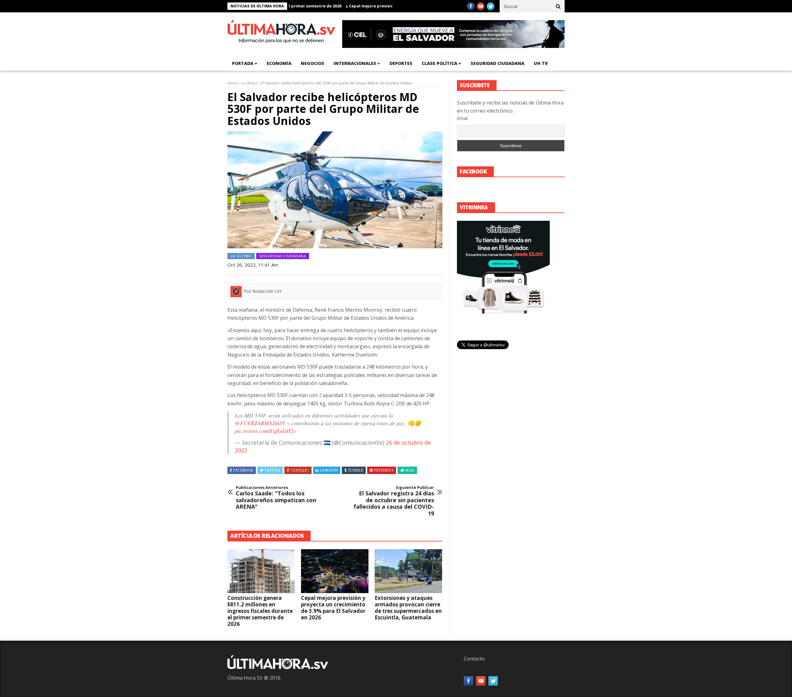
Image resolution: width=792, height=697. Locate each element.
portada (242, 63)
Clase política (439, 63)
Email (462, 118)
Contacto (474, 658)
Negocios (312, 63)
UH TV (541, 63)
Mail (410, 470)
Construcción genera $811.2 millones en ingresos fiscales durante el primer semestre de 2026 (260, 610)
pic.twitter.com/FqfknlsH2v (265, 430)
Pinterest (384, 470)
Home (232, 83)
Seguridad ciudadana (497, 63)
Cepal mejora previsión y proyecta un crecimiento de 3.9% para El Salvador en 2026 (333, 607)
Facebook (243, 470)
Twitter (272, 470)
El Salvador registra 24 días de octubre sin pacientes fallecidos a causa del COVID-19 (394, 501)
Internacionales (355, 63)
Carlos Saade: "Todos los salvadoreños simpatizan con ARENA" (276, 497)
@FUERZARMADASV (260, 423)
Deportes (401, 63)
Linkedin (329, 470)
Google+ (300, 470)
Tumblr (355, 470)
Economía (279, 63)
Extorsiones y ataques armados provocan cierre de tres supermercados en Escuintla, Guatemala (408, 607)
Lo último (249, 83)
